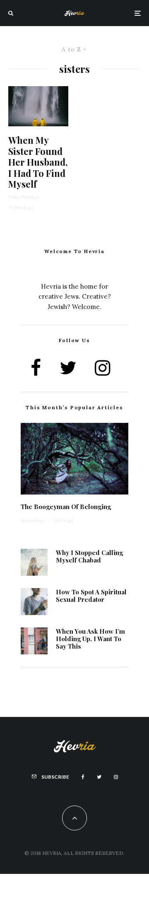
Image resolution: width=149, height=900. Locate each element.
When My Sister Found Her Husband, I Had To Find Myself (37, 162)
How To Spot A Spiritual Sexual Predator (91, 595)
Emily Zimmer (23, 197)
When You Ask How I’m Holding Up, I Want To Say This (90, 638)
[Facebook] (83, 777)
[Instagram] (116, 777)
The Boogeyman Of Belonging (66, 506)
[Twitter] (99, 777)
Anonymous (32, 520)
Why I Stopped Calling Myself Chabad (89, 556)
